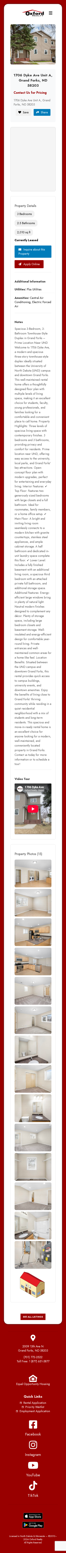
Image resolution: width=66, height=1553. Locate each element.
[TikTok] (33, 1485)
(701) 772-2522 (33, 1357)
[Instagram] (33, 1444)
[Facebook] (33, 1424)
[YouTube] (33, 1465)
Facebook (33, 1434)
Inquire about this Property (31, 251)
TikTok (33, 1495)
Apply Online (31, 264)
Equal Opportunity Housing (33, 1384)
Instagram (33, 1454)
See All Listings (33, 1316)
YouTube (33, 1475)
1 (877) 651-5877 (39, 1361)
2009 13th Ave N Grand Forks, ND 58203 (33, 1348)
